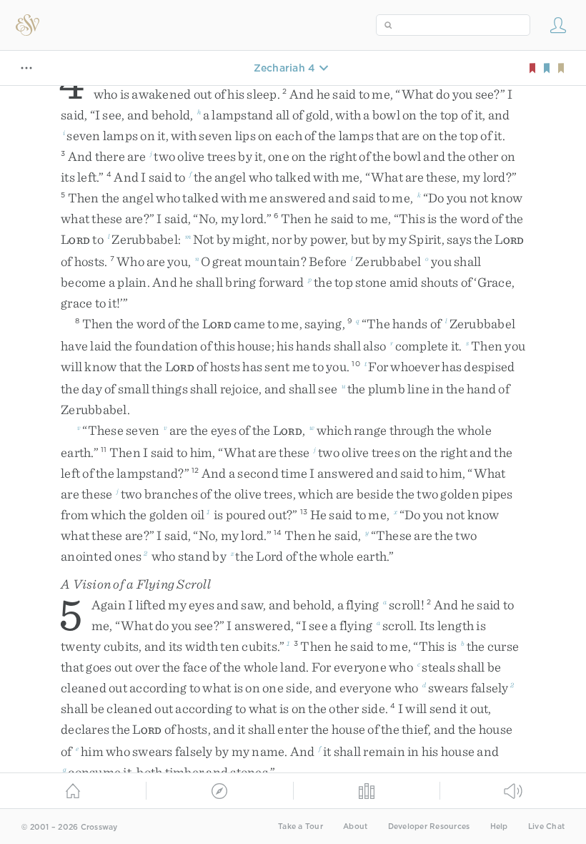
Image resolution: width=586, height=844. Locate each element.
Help (499, 826)
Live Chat (546, 826)
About (355, 826)
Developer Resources (429, 826)
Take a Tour (300, 826)
